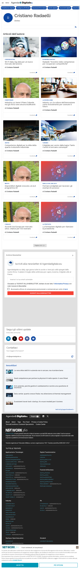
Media (10, 519)
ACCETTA (20, 565)
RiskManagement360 (12, 486)
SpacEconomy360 (11, 530)
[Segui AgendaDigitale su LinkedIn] (43, 416)
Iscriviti (40, 293)
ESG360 (8, 470)
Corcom (42, 457)
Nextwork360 (10, 433)
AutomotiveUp (10, 506)
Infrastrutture (17, 479)
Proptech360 (10, 521)
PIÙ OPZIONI (58, 565)
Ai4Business (9, 455)
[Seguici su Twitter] (14, 338)
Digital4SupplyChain (46, 481)
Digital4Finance (45, 473)
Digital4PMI (43, 461)
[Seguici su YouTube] (21, 338)
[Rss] (76, 27)
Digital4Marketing (46, 477)
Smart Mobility (15, 497)
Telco (10, 532)
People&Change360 (46, 486)
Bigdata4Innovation (12, 457)
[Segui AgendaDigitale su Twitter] (47, 416)
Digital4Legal (44, 475)
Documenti (15, 466)
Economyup (9, 541)
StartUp (14, 543)
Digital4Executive (45, 459)
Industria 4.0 (13, 475)
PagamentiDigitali (11, 484)
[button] (5, 3)
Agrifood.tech (10, 503)
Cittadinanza (50, 503)
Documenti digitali (49, 8)
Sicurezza (15, 492)
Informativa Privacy (61, 284)
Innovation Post (11, 514)
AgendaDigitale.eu (46, 455)
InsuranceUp (10, 517)
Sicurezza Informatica (24, 8)
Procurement (50, 484)
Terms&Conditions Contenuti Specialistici (20, 424)
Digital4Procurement (47, 479)
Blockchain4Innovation (13, 459)
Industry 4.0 (16, 477)
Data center (13, 488)
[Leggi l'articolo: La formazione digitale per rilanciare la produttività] (59, 221)
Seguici (33, 416)
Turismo (15, 534)
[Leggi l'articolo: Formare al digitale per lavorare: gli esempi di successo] (59, 180)
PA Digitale (46, 506)
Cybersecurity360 (11, 464)
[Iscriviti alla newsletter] (33, 338)
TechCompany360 (45, 464)
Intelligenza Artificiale (8, 8)
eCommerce (16, 468)
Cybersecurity (14, 490)
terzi (66, 289)
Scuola (14, 528)
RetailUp (8, 523)
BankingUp (9, 508)
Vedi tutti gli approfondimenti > (64, 409)
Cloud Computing (15, 461)
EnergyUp (9, 510)
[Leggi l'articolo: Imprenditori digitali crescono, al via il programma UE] (21, 180)
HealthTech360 (10, 512)
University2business (46, 541)
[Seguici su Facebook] (27, 338)
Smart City (15, 495)
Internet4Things (11, 481)
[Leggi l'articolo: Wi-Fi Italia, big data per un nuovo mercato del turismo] (21, 56)
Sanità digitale (37, 8)
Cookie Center (40, 424)
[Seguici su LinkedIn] (8, 338)
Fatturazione (16, 473)
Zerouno (43, 466)
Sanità (14, 525)
